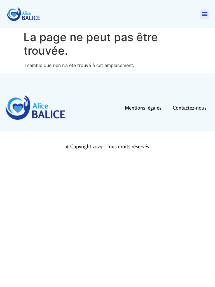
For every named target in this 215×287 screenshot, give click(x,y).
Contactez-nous (190, 108)
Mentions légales (143, 108)
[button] (204, 14)
